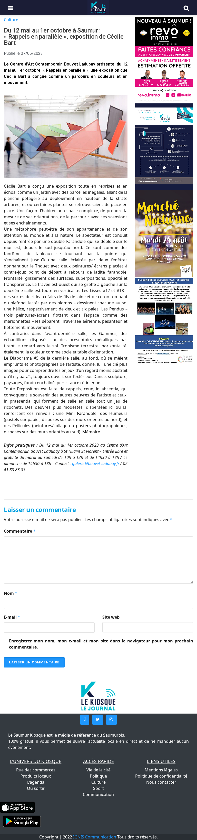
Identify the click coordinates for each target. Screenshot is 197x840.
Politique (98, 776)
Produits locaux (36, 776)
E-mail (12, 617)
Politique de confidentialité (161, 776)
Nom (10, 593)
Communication (98, 794)
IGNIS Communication (94, 837)
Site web (111, 617)
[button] (84, 720)
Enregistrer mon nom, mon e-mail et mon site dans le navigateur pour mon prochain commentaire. (101, 644)
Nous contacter (161, 782)
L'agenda (35, 782)
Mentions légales (161, 770)
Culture (11, 20)
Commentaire (20, 531)
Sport (98, 788)
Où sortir (36, 788)
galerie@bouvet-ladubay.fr (95, 463)
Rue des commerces (35, 770)
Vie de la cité (98, 770)
